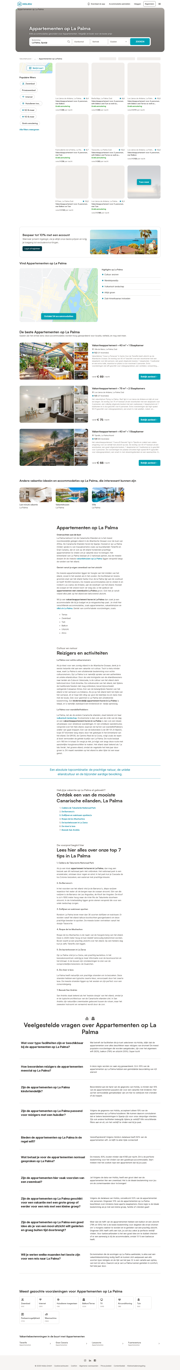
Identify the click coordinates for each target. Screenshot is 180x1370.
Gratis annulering (30, 123)
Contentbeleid (119, 1366)
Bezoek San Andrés (71, 830)
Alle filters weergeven (29, 129)
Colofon (74, 1366)
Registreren (149, 4)
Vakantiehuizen (25, 59)
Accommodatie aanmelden (119, 4)
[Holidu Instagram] (85, 1360)
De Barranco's (68, 811)
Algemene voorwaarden (88, 1366)
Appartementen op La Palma (50, 59)
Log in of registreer (32, 249)
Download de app (98, 4)
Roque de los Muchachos (73, 819)
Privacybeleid (106, 1366)
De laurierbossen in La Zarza (75, 822)
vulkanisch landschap (67, 718)
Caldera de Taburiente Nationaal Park (79, 808)
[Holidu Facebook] (95, 1360)
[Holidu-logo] (30, 4)
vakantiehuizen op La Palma (89, 558)
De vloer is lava (68, 826)
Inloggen (137, 4)
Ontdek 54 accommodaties (58, 316)
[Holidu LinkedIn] (90, 1360)
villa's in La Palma (64, 608)
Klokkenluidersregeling (136, 1366)
